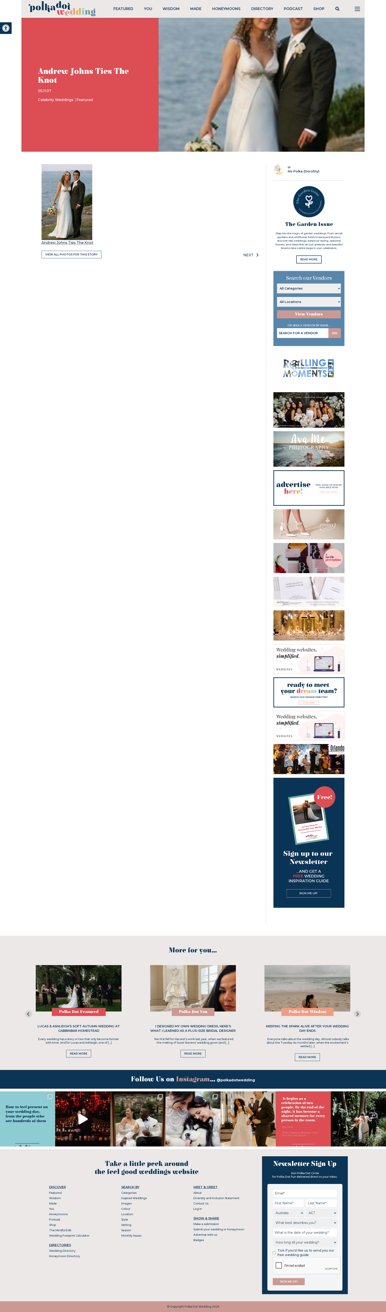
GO (334, 333)
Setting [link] (126, 1225)
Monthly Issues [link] (131, 1235)
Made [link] (195, 9)
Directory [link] (262, 9)
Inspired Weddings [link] (134, 1198)
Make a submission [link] (206, 1224)
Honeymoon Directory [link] (64, 1256)
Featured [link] (123, 9)
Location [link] (127, 1214)
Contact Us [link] (200, 1203)
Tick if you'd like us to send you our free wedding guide (305, 1252)
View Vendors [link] (309, 314)
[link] (6, 28)
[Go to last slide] (28, 1014)
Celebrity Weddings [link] (56, 100)
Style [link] (124, 1219)
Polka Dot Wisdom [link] (307, 1011)
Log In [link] (197, 1208)
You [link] (148, 9)
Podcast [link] (293, 9)
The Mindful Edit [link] (60, 1230)
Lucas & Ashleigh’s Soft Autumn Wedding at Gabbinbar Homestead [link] (79, 1028)
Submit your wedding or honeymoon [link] (218, 1229)
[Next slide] (357, 1014)
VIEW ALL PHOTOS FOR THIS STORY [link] (71, 254)
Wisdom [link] (171, 9)
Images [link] (126, 1203)
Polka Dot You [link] (193, 1011)
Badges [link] (198, 1240)
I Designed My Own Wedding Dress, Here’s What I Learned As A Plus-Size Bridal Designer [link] (193, 1028)
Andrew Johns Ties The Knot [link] (67, 242)
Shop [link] (318, 9)
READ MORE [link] (309, 259)
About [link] (197, 1192)
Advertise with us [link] (205, 1234)
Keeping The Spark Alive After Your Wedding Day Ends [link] (307, 1028)
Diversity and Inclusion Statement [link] (216, 1198)
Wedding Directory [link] (62, 1250)
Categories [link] (128, 1192)
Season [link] (126, 1230)
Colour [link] (125, 1208)
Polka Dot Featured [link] (79, 1011)
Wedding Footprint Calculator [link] (69, 1235)
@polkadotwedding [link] (236, 1080)
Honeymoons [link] (226, 9)
